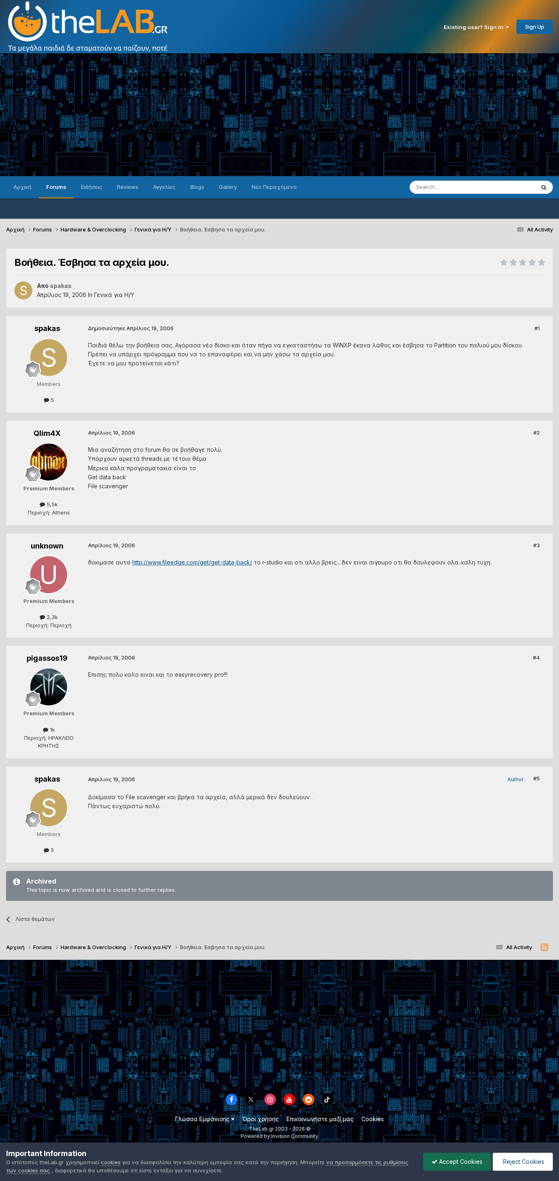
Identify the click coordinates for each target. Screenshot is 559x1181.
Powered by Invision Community (279, 1136)
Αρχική (23, 187)
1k (51, 729)
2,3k (51, 617)
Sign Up (534, 26)
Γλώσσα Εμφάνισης (203, 1118)
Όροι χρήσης (260, 1118)
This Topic (511, 187)
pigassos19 (47, 658)
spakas (47, 328)
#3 (536, 545)
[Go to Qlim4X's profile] (48, 462)
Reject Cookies (522, 1161)
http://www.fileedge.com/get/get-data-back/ (192, 562)
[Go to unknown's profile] (48, 574)
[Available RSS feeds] (544, 947)
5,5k (51, 504)
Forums (56, 187)
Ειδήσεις (91, 187)
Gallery (228, 187)
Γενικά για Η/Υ (114, 294)
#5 (536, 778)
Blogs (197, 187)
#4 (536, 657)
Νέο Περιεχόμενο (274, 187)
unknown (47, 546)
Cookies (372, 1118)
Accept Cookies (459, 1161)
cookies (111, 1162)
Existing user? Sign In (475, 27)
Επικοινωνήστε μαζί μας (320, 1118)
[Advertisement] (279, 114)
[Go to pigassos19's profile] (48, 687)
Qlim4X (47, 433)
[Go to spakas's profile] (23, 290)
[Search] (544, 187)
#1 (537, 328)
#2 (536, 432)
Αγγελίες (164, 187)
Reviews (127, 187)
